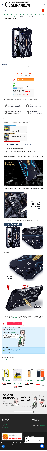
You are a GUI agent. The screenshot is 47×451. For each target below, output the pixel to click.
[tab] (5, 359)
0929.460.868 (27, 91)
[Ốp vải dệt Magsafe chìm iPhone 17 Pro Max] (40, 373)
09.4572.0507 (13, 332)
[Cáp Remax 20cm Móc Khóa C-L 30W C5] (29, 373)
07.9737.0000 (42, 425)
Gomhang (4, 14)
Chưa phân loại (9, 99)
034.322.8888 (15, 352)
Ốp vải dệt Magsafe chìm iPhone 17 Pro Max (40, 382)
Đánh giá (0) (5, 359)
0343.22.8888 (26, 94)
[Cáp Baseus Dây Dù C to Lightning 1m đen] (6, 373)
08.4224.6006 (24, 83)
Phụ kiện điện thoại (11, 14)
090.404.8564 (15, 350)
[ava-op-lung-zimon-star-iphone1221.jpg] (22, 43)
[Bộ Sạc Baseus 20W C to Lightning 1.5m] (17, 375)
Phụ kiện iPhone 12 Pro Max (28, 14)
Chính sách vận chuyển (32, 436)
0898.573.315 (25, 93)
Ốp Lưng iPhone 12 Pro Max (20, 99)
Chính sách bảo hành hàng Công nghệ (17, 442)
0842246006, (14, 317)
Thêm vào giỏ (14, 80)
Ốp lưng (13, 99)
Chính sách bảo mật (5, 442)
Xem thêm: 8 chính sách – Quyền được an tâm (24, 411)
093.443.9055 (24, 86)
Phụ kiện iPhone (19, 14)
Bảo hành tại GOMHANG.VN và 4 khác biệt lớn (12, 141)
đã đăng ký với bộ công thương (16, 444)
